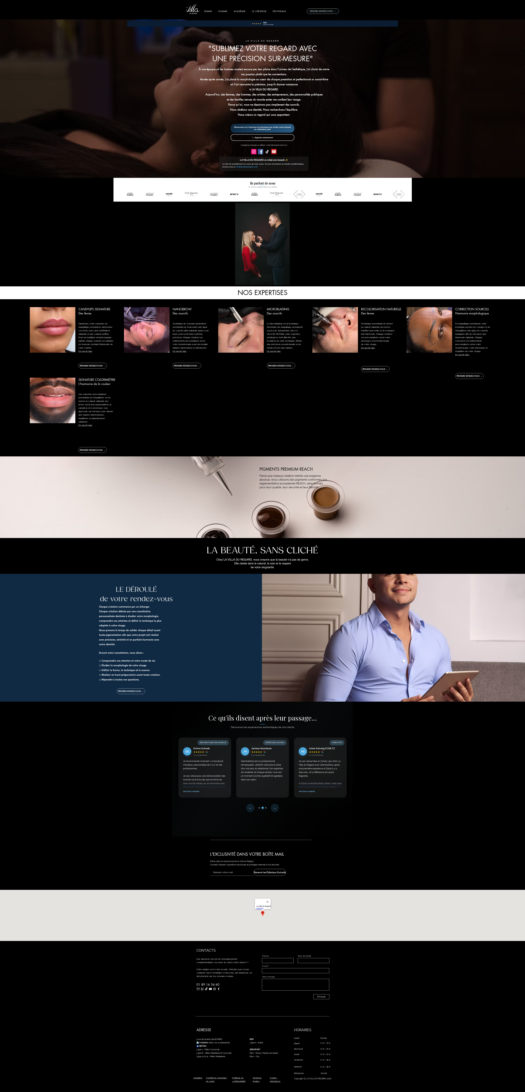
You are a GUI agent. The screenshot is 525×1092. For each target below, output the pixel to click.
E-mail (264, 966)
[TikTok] (267, 151)
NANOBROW (182, 309)
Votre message (268, 977)
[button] (208, 11)
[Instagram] (253, 151)
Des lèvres (84, 313)
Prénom (265, 956)
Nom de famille (304, 956)
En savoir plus (85, 351)
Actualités (197, 1078)
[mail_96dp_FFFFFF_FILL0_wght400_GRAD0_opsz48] (198, 989)
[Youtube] (210, 989)
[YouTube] (274, 151)
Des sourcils (180, 313)
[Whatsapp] (202, 989)
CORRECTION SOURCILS (472, 309)
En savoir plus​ (274, 351)
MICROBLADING (278, 309)
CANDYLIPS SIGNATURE (94, 309)
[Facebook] (260, 151)
